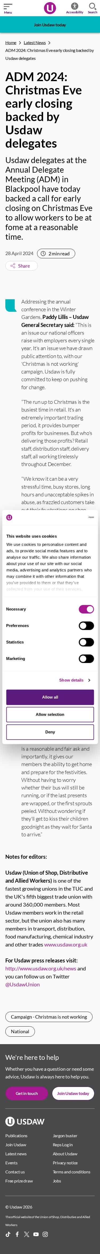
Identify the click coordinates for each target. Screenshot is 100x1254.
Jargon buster (65, 1135)
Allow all (50, 697)
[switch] (86, 625)
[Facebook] (17, 1234)
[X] (26, 1234)
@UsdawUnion (22, 984)
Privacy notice (65, 1162)
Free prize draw (19, 1180)
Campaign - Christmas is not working (49, 1017)
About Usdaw (65, 1153)
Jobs (57, 1180)
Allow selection (50, 714)
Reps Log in (63, 1144)
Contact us (15, 1171)
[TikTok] (8, 1234)
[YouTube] (36, 1234)
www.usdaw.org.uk (65, 944)
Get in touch (27, 1093)
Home (10, 42)
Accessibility (74, 12)
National (20, 1031)
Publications (16, 1135)
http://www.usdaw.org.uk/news (40, 968)
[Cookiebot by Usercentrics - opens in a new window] (71, 517)
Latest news (15, 1153)
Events (11, 1162)
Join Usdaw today (50, 24)
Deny (50, 732)
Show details (71, 680)
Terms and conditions (71, 1171)
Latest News (35, 42)
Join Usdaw (15, 1144)
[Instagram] (45, 1234)
